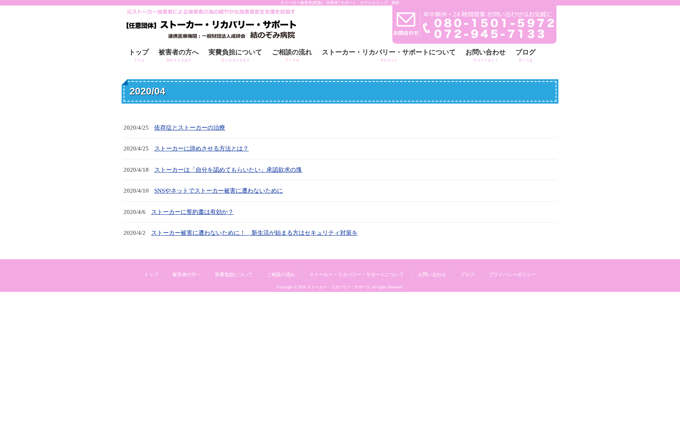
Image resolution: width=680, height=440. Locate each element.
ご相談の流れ (281, 274)
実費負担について (234, 274)
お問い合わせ (432, 274)
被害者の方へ (186, 274)
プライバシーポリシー (512, 274)
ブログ (467, 274)
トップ (151, 274)
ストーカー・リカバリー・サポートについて (356, 274)
